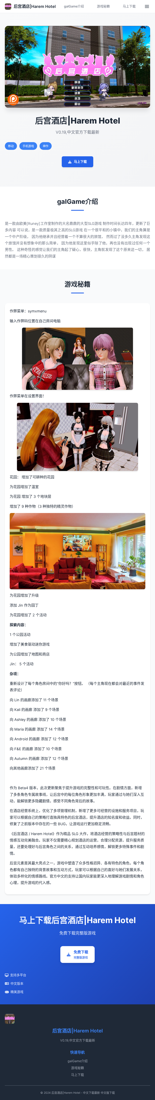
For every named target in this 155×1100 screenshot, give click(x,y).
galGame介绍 (74, 6)
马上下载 (129, 6)
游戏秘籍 (103, 6)
